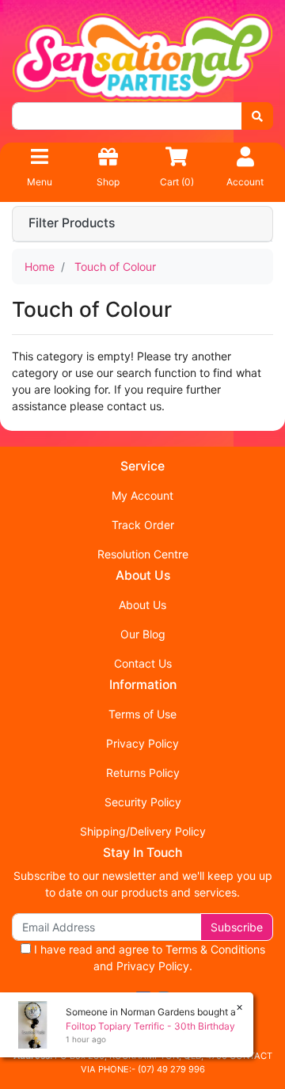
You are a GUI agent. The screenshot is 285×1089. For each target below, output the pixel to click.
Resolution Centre (142, 554)
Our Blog (142, 634)
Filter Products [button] (71, 223)
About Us (142, 604)
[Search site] (257, 116)
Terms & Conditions (215, 949)
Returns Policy (143, 772)
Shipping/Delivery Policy (143, 831)
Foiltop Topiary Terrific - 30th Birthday (150, 1026)
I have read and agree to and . (148, 957)
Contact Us (143, 663)
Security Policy (142, 802)
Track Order (143, 524)
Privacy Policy (142, 743)
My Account (142, 495)
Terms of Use (142, 714)
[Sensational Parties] (142, 56)
